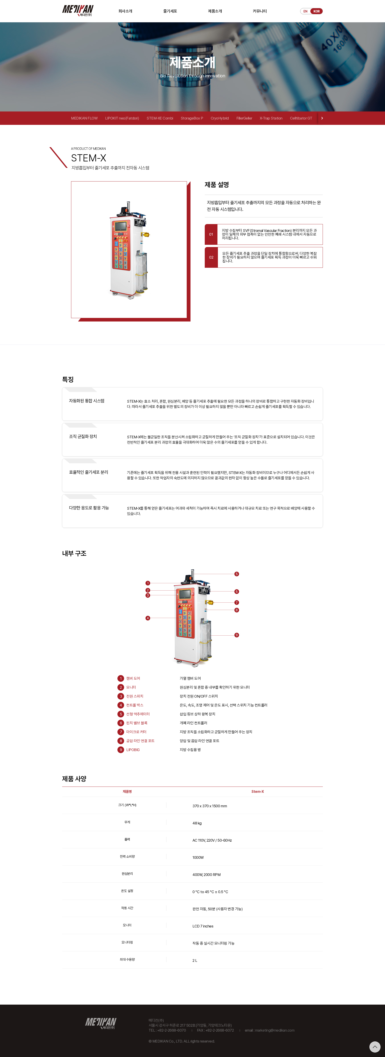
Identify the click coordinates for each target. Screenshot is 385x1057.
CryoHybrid (220, 118)
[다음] (322, 118)
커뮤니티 (260, 11)
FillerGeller (244, 118)
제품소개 (215, 11)
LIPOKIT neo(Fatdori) (122, 118)
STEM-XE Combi (160, 118)
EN (305, 11)
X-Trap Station (271, 118)
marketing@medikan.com (275, 1030)
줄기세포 (170, 11)
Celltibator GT (301, 118)
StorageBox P (192, 118)
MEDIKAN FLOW (84, 118)
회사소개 (125, 11)
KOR (316, 11)
